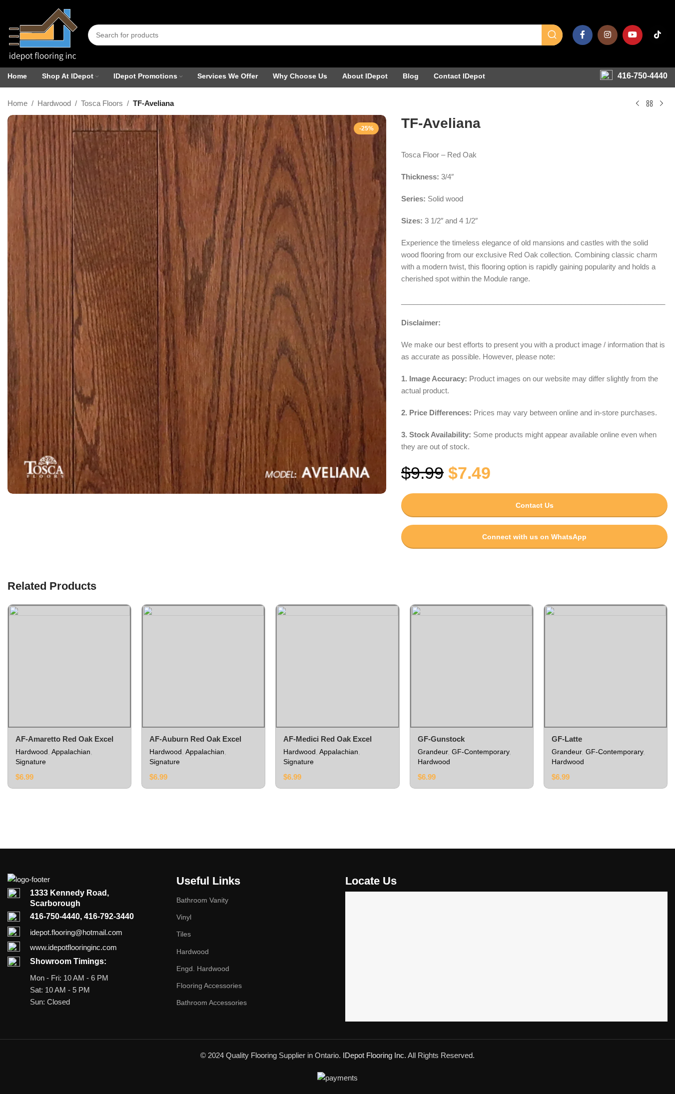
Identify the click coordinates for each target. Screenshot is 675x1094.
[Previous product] (638, 104)
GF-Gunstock (441, 739)
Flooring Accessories (209, 986)
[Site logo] (42, 34)
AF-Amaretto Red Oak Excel (64, 739)
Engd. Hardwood (202, 969)
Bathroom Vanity (202, 900)
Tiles (183, 934)
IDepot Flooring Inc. (374, 1055)
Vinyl (183, 917)
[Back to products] (650, 104)
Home (17, 103)
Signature (30, 762)
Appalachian (70, 752)
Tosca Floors (102, 103)
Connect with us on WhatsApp (534, 537)
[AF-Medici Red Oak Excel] (337, 666)
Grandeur (433, 752)
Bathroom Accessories (211, 1003)
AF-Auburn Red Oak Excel (195, 739)
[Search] (552, 34)
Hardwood (54, 103)
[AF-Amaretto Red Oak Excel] (69, 666)
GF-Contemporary (480, 752)
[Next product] (662, 104)
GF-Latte (567, 739)
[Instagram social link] (608, 35)
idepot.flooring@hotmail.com (76, 932)
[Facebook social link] (583, 35)
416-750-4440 (643, 75)
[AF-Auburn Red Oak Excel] (203, 666)
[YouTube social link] (633, 35)
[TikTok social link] (658, 35)
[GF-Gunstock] (471, 666)
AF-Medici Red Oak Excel (327, 739)
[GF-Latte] (605, 666)
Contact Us (535, 505)
